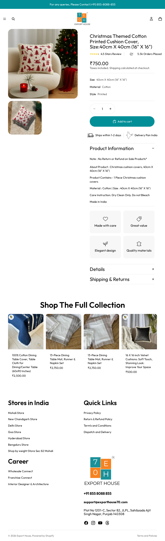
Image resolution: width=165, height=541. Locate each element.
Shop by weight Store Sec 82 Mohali (30, 451)
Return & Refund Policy (98, 419)
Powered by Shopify (43, 535)
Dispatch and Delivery (97, 432)
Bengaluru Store (18, 444)
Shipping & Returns (109, 279)
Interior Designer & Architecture (28, 484)
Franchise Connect (20, 477)
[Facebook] (86, 523)
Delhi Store (15, 425)
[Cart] (160, 18)
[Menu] (4, 19)
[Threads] (107, 523)
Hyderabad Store (19, 438)
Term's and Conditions (97, 425)
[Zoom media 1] (43, 64)
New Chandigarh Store (22, 419)
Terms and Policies (147, 535)
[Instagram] (93, 523)
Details (97, 269)
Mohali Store (16, 413)
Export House (24, 535)
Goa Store (14, 432)
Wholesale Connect (20, 471)
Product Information (112, 148)
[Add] (37, 343)
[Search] (13, 18)
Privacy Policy (92, 413)
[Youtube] (100, 523)
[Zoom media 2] (25, 118)
